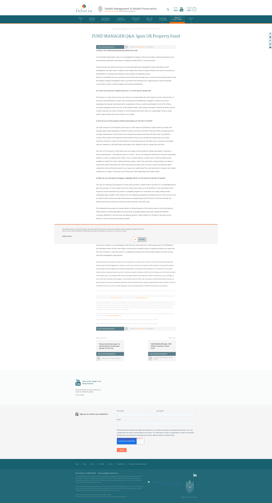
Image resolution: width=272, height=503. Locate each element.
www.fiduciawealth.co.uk (114, 315)
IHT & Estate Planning (136, 19)
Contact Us (191, 19)
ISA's (132, 29)
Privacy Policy (121, 464)
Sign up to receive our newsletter (94, 414)
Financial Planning (92, 19)
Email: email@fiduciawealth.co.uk (108, 473)
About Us (81, 19)
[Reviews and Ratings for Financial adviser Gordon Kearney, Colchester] (164, 482)
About (85, 464)
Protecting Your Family (163, 19)
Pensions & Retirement (120, 19)
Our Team (101, 464)
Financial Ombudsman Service (138, 464)
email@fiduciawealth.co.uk (141, 298)
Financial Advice (125, 29)
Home (113, 29)
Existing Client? (189, 9)
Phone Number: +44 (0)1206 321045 (85, 473)
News (118, 29)
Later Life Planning (149, 19)
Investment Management (105, 19)
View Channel (80, 395)
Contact (110, 464)
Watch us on (176, 9)
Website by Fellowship (189, 497)
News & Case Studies (177, 18)
